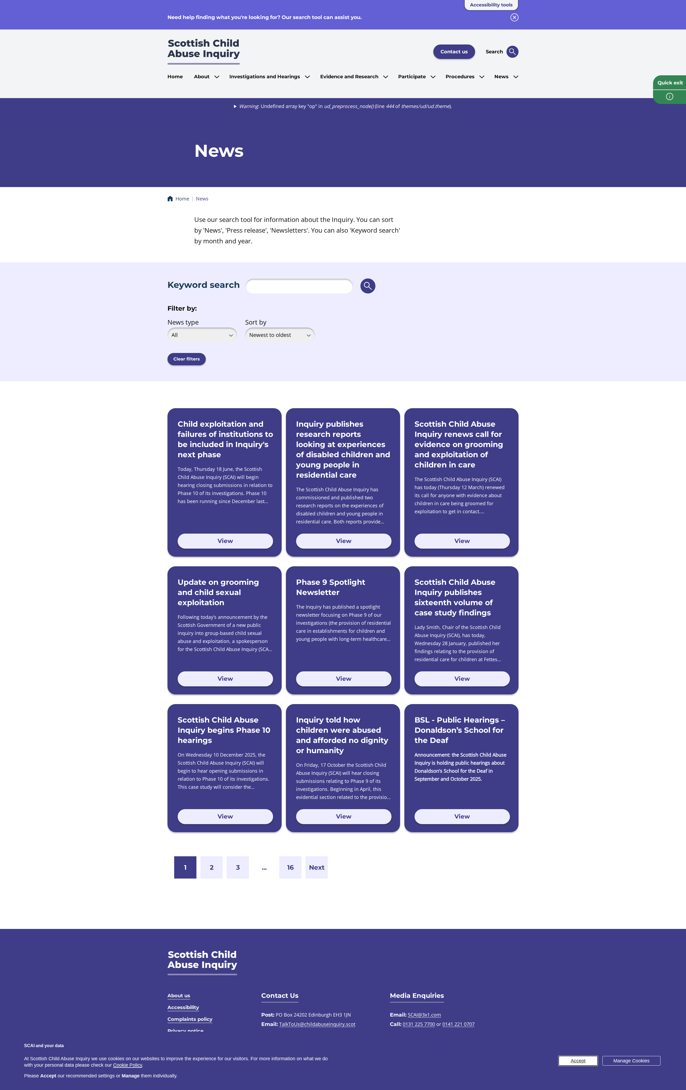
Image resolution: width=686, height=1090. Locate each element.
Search (494, 52)
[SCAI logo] (202, 962)
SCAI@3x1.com (424, 1014)
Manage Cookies (631, 1060)
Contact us (454, 52)
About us (178, 996)
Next (317, 867)
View (225, 541)
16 (290, 867)
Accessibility (183, 1007)
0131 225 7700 (419, 1024)
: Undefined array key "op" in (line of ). (345, 106)
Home (175, 77)
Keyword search (203, 285)
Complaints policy (189, 1019)
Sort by (255, 322)
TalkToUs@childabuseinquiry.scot (317, 1024)
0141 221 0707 (458, 1024)
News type (183, 322)
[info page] (669, 97)
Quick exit (670, 83)
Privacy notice (185, 1031)
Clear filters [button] (186, 359)
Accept (578, 1060)
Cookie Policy (127, 1065)
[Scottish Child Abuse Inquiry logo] (203, 52)
